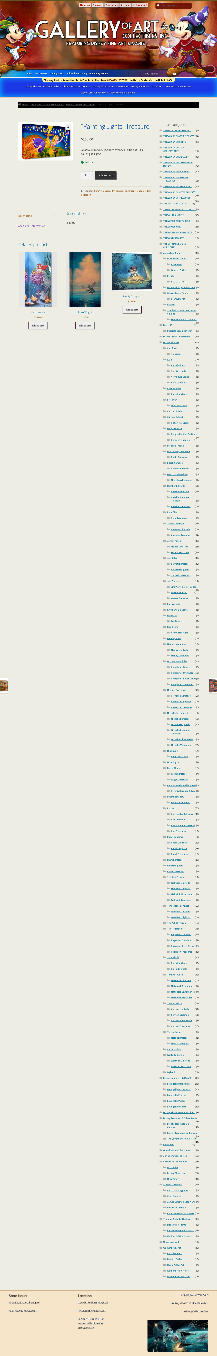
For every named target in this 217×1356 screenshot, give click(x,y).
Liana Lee (172, 615)
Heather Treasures (181, 506)
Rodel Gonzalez (175, 836)
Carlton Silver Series (181, 1020)
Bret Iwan (172, 399)
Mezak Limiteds (179, 1037)
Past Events (41, 73)
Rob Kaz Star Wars (176, 1207)
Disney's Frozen (175, 445)
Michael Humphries (177, 661)
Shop (29, 73)
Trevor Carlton (174, 1003)
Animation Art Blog (76, 73)
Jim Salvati (173, 558)
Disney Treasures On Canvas (77, 86)
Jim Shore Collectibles (175, 1155)
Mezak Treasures (180, 1043)
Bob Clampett (174, 1253)
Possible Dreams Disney (179, 330)
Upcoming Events (98, 73)
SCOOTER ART (178, 281)
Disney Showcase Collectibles (179, 1112)
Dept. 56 (167, 325)
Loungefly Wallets (176, 1106)
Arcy (169, 359)
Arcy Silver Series (180, 376)
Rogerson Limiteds (181, 934)
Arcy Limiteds (178, 365)
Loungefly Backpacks (178, 1083)
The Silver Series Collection (181, 1138)
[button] (68, 127)
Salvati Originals (180, 569)
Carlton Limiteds (180, 1009)
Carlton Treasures (180, 1026)
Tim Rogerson (174, 928)
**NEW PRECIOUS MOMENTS (177, 86)
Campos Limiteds (180, 468)
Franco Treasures (180, 552)
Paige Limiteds (179, 773)
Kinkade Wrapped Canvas (180, 1230)
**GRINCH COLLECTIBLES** (177, 130)
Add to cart (106, 175)
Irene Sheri (172, 512)
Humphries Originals (182, 672)
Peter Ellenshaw (175, 796)
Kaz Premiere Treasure (183, 825)
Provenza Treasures (181, 707)
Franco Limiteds (179, 546)
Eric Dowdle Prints (176, 1224)
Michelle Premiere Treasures (180, 732)
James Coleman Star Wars (181, 1201)
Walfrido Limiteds (180, 1060)
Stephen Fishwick (176, 877)
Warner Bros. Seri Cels (178, 1276)
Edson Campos (175, 462)
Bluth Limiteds (179, 963)
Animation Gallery (52, 86)
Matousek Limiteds (181, 980)
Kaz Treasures (178, 831)
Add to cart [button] (38, 325)
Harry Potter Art (175, 1264)
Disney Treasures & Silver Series (47, 104)
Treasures (176, 353)
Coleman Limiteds (180, 529)
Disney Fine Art (33, 86)
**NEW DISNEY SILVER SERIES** (179, 192)
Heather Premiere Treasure (180, 499)
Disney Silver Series (104, 86)
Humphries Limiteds (181, 667)
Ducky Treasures (180, 457)
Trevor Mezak (174, 1031)
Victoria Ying (174, 1049)
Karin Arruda (173, 603)
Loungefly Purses (176, 1100)
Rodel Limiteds (179, 842)
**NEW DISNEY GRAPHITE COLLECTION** (176, 149)
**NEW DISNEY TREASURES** (178, 197)
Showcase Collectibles (175, 1161)
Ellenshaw (168, 1144)
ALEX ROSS (176, 264)
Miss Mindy (173, 1178)
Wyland (171, 1072)
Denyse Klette (174, 428)
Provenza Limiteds (181, 695)
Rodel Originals (179, 848)
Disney (170, 275)
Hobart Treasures (180, 422)
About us (85, 5)
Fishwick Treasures (181, 900)
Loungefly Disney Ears (179, 1089)
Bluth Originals (179, 968)
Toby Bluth (173, 957)
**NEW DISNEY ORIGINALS (176, 171)
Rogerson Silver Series (182, 945)
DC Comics (172, 1167)
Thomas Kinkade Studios (176, 1218)
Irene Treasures (179, 517)
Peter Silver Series (180, 802)
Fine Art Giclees (175, 1259)
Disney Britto (122, 86)
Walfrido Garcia (175, 1054)
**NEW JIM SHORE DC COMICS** (179, 209)
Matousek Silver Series (183, 991)
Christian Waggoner (177, 1190)
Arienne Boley (174, 388)
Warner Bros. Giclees (178, 1270)
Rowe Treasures (175, 871)
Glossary (98, 5)
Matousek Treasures (181, 997)
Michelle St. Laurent (177, 713)
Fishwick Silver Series (182, 894)
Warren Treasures (180, 598)
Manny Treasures (180, 655)
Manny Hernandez (176, 644)
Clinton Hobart (175, 417)
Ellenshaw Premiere (181, 480)
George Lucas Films (177, 293)
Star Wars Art (178, 298)
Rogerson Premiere (181, 940)
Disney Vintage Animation (181, 287)
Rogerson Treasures (135, 190)
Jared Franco (174, 540)
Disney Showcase (140, 86)
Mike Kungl (173, 750)
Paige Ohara (173, 768)
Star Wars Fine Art (172, 1184)
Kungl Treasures (179, 756)
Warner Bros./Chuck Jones (94, 92)
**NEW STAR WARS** (173, 238)
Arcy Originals (178, 371)
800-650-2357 (115, 80)
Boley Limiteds (179, 393)
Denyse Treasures (180, 439)
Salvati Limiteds (180, 563)
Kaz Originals (178, 819)
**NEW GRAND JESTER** (175, 203)
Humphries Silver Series (183, 678)
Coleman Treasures (181, 535)
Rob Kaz (171, 808)
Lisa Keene (172, 626)
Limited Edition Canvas (179, 1236)
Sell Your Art (140, 5)
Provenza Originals (181, 701)
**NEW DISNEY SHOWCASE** (177, 186)
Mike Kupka (173, 762)
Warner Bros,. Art (172, 1247)
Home (25, 104)
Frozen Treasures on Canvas (182, 1132)
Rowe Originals (175, 865)
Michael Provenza (176, 689)
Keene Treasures (179, 632)
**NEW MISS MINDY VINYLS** (177, 220)
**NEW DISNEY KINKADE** (176, 156)
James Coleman (175, 523)
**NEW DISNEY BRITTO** (176, 141)
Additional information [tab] (31, 225)
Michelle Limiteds (180, 718)
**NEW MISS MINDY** (174, 226)
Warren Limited (179, 592)
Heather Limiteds (180, 491)
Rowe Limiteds (175, 859)
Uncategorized (171, 1242)
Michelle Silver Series (182, 739)
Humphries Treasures (182, 684)
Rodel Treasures (179, 854)
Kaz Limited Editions (182, 814)
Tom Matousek (175, 974)
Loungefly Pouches (177, 1095)
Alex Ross (172, 348)
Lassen (171, 304)
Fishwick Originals (181, 888)
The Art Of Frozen (176, 922)
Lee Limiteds (177, 621)
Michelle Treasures (181, 745)
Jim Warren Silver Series (183, 586)
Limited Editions (180, 270)
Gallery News (57, 73)
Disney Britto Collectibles (176, 336)
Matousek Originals (181, 986)
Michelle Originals (180, 724)
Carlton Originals (180, 1014)
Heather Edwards (176, 485)
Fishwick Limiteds (180, 882)
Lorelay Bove (174, 638)
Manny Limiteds (179, 649)
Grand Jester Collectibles (176, 1150)
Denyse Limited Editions (184, 434)
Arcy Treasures (179, 382)
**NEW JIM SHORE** (173, 215)
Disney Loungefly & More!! (123, 92)
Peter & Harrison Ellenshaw (181, 785)
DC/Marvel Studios (177, 258)
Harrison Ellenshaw (177, 474)
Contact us (111, 5)
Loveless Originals (181, 917)
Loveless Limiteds (180, 911)
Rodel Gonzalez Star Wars (180, 1213)
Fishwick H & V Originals (184, 319)
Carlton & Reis (174, 411)
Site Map (125, 5)
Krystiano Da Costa (177, 609)
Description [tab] (25, 215)
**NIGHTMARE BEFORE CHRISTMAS (174, 245)
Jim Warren (173, 581)
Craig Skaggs (174, 1196)
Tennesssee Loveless (178, 905)
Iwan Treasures (179, 405)
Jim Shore (156, 86)
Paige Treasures (179, 779)
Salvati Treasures (180, 575)
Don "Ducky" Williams (178, 451)
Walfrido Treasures (181, 1066)
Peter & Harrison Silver (183, 790)
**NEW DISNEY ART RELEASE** (178, 136)
